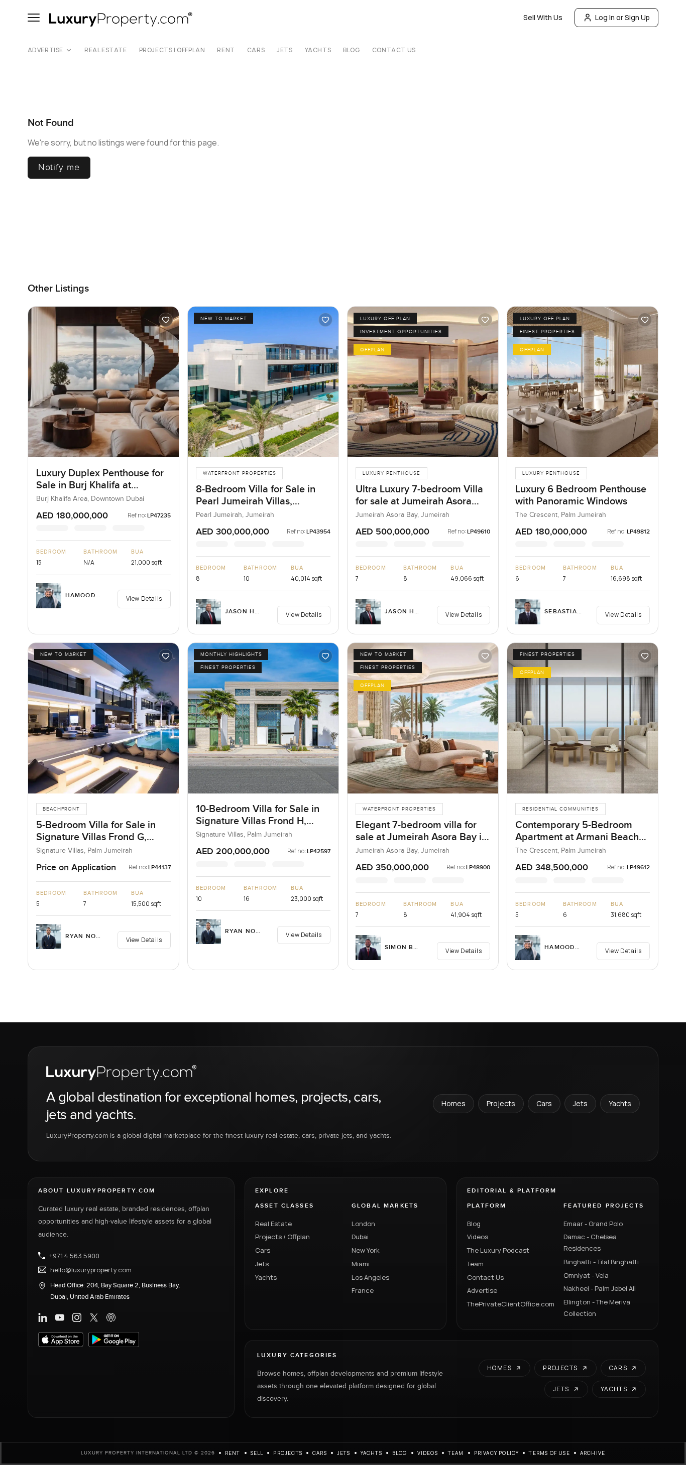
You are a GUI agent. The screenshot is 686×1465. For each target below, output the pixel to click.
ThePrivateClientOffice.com (509, 1303)
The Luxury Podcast (498, 1250)
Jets (284, 50)
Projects (501, 1103)
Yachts (318, 50)
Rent (226, 50)
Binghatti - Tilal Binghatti (601, 1261)
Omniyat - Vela (586, 1275)
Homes (453, 1103)
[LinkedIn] (42, 1317)
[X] (93, 1317)
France (363, 1290)
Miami (361, 1263)
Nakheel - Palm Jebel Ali (599, 1288)
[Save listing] (166, 320)
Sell (257, 1452)
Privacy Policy (496, 1452)
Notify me (59, 167)
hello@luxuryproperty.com (91, 1270)
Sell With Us (542, 17)
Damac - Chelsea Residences (590, 1242)
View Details (144, 598)
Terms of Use (549, 1452)
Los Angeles (370, 1277)
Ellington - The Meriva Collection (596, 1307)
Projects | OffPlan (172, 50)
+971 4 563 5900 (74, 1256)
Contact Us (394, 50)
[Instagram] (76, 1317)
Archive (592, 1452)
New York (366, 1250)
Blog (351, 50)
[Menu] (34, 18)
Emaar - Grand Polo (593, 1223)
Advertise (45, 50)
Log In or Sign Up (622, 17)
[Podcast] (111, 1317)
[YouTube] (59, 1317)
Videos (477, 1236)
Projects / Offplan (282, 1236)
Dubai (360, 1236)
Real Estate (105, 50)
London (363, 1223)
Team (475, 1263)
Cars (256, 50)
